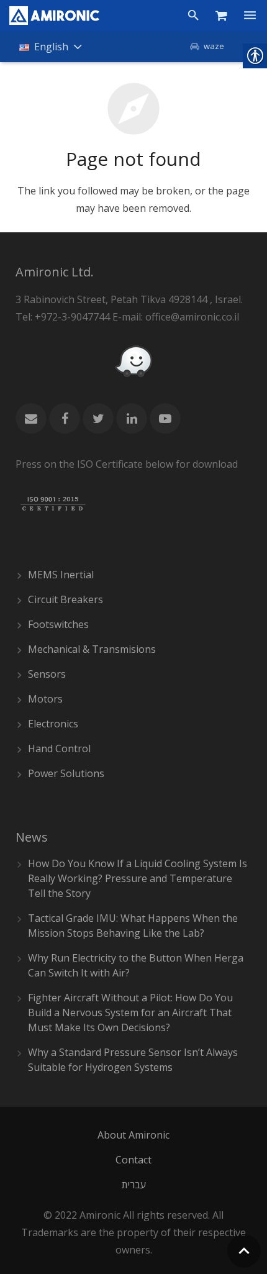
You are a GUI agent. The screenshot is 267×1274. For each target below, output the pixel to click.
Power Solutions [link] (66, 773)
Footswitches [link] (58, 624)
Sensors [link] (47, 674)
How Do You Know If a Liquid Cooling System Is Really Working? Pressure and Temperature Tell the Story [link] (137, 878)
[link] (54, 15)
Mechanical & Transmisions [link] (92, 649)
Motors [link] (45, 699)
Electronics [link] (53, 723)
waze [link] (214, 46)
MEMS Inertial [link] (61, 574)
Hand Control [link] (59, 748)
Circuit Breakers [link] (65, 599)
